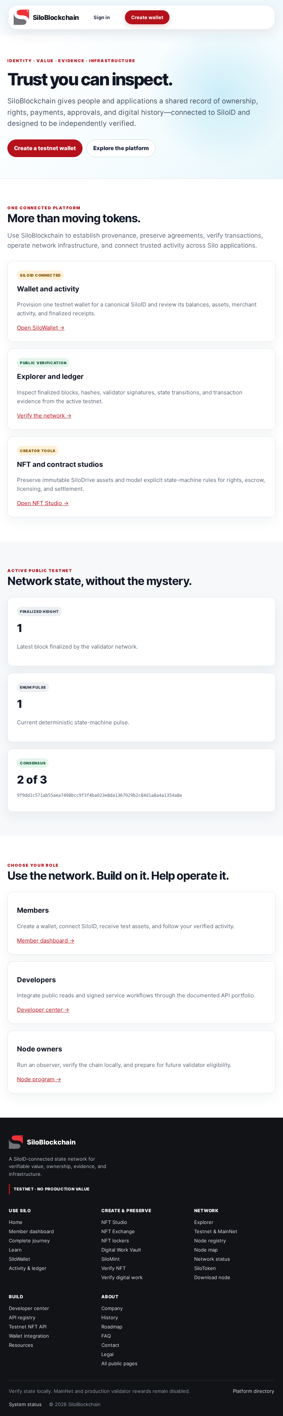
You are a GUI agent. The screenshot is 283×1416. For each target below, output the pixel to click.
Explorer (203, 1222)
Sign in (102, 17)
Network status (212, 1259)
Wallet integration (29, 1336)
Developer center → (43, 1009)
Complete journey (29, 1240)
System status (25, 1404)
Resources (21, 1345)
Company (112, 1308)
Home (15, 1222)
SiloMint (110, 1259)
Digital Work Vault (121, 1250)
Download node (212, 1277)
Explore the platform (121, 148)
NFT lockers (115, 1240)
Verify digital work (122, 1277)
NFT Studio (114, 1222)
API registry (22, 1317)
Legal (107, 1354)
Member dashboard (31, 1231)
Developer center (29, 1308)
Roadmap (111, 1327)
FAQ (106, 1336)
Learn (15, 1250)
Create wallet (147, 17)
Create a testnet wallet (45, 148)
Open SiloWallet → (40, 327)
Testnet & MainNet (215, 1231)
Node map (206, 1250)
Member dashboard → (45, 940)
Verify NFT (113, 1268)
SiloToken (205, 1268)
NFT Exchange (118, 1231)
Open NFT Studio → (43, 503)
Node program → (39, 1079)
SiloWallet (19, 1259)
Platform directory (253, 1391)
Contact (110, 1345)
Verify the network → (44, 415)
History (109, 1317)
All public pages (119, 1363)
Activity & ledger (27, 1268)
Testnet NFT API (27, 1327)
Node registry (210, 1240)
